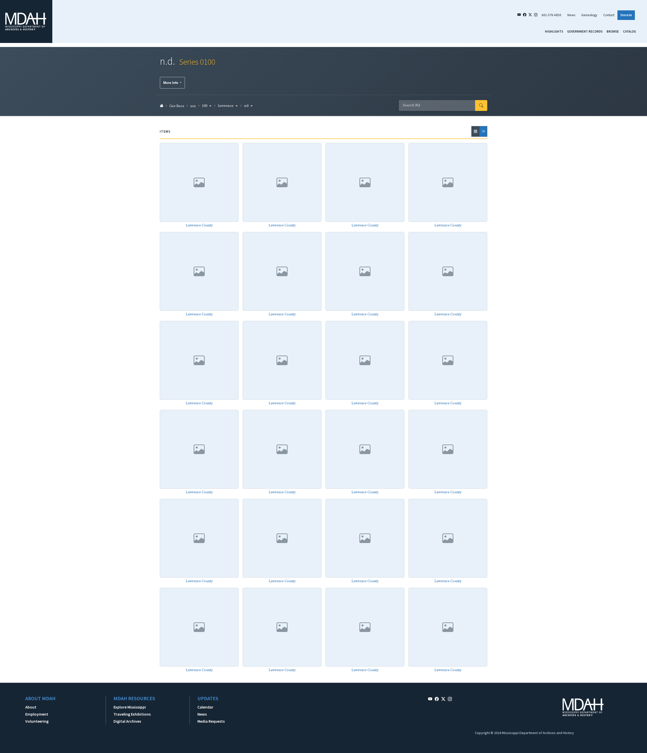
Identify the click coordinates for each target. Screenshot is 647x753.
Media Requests (211, 721)
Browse (613, 31)
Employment (36, 714)
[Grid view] (475, 131)
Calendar (205, 707)
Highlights (554, 31)
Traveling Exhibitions (132, 714)
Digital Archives (127, 721)
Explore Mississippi (129, 707)
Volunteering (37, 721)
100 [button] (205, 106)
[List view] (483, 131)
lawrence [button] (226, 106)
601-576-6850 (551, 15)
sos (193, 106)
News (571, 15)
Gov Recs (176, 106)
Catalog (629, 31)
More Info (171, 83)
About (30, 707)
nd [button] (246, 106)
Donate (626, 15)
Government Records (585, 31)
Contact (608, 15)
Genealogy (589, 15)
